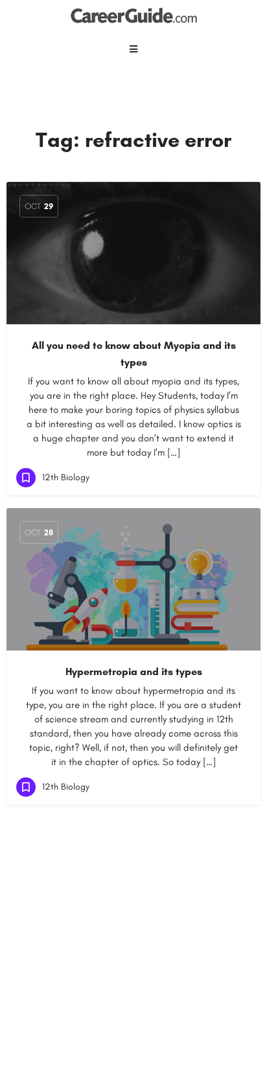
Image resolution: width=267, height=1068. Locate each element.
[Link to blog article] (133, 253)
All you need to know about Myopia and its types (134, 353)
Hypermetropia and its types (133, 671)
